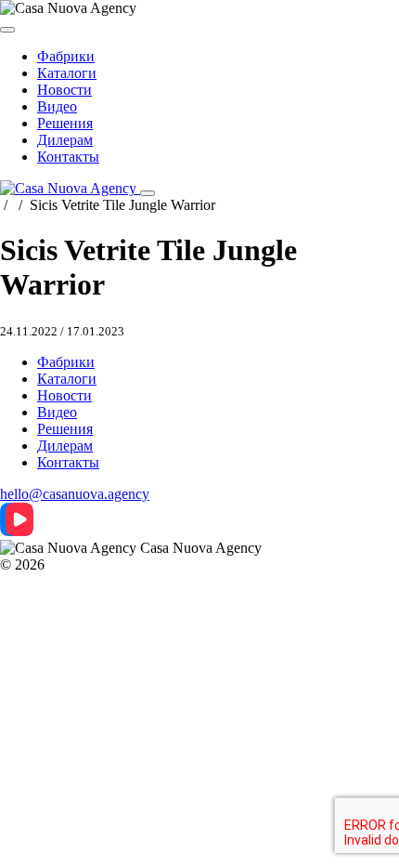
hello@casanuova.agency (74, 494)
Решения (65, 123)
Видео (57, 106)
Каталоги (67, 73)
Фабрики (66, 56)
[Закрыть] (7, 30)
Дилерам (65, 140)
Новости (64, 90)
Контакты (68, 156)
